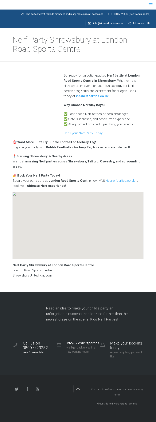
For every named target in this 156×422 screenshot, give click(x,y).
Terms (130, 389)
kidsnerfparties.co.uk (92, 96)
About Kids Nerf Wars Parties (112, 403)
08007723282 (121, 14)
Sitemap (133, 403)
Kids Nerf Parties (107, 389)
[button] (78, 222)
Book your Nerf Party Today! (83, 133)
